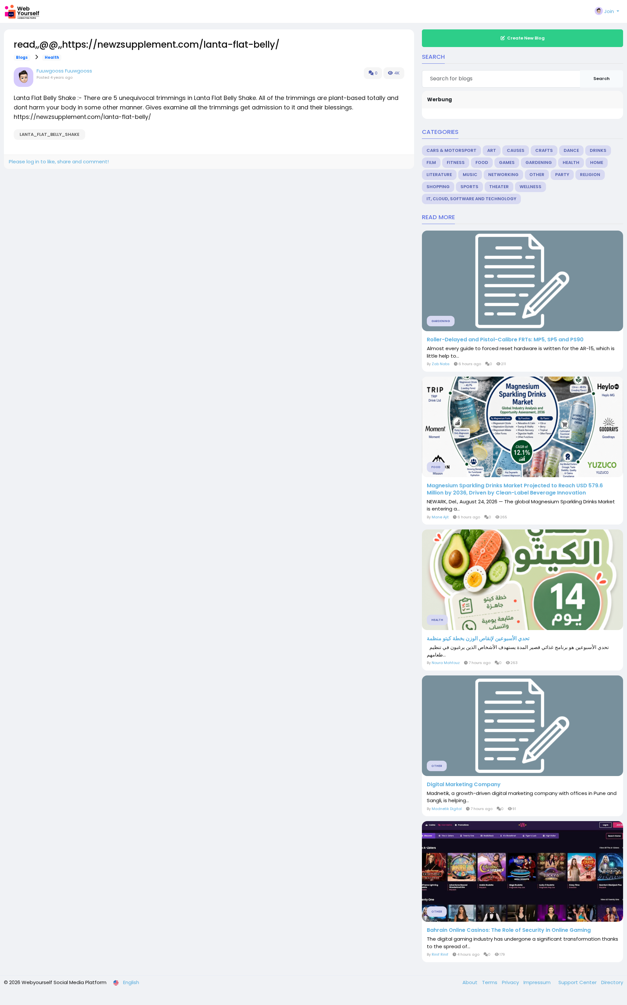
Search (601, 78)
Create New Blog (526, 38)
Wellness (530, 187)
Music (470, 174)
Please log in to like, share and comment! (59, 161)
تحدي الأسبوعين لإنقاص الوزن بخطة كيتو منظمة (478, 638)
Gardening (538, 162)
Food (481, 162)
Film (431, 162)
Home (596, 162)
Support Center (578, 982)
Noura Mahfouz (446, 662)
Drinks (598, 150)
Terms (490, 982)
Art (491, 150)
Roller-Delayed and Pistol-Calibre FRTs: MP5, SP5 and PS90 (505, 339)
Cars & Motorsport (451, 150)
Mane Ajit (440, 517)
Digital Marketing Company (464, 784)
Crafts (544, 150)
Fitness (456, 162)
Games (507, 162)
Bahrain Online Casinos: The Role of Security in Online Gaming (509, 930)
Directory (612, 982)
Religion (590, 174)
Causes (515, 150)
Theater (499, 187)
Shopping (438, 187)
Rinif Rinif (440, 954)
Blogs (22, 57)
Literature (439, 174)
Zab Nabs (441, 363)
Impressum (537, 982)
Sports (469, 187)
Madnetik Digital (447, 808)
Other (536, 174)
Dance (571, 150)
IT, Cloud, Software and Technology (471, 199)
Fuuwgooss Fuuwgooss (64, 70)
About (470, 982)
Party (562, 174)
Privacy (511, 982)
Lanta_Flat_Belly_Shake (49, 134)
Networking (503, 174)
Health (52, 57)
